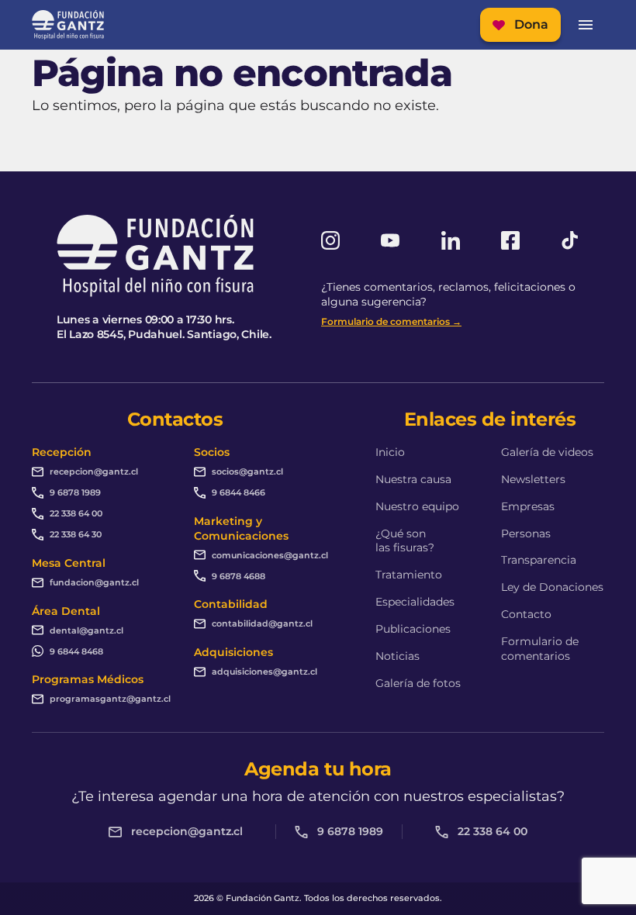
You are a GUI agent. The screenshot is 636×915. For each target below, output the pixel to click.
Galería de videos (547, 452)
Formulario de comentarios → (391, 321)
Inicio (390, 452)
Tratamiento (408, 575)
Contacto (526, 614)
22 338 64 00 (76, 513)
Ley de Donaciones (552, 587)
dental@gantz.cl (86, 630)
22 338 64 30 (76, 534)
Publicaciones (413, 629)
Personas (526, 533)
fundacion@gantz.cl (94, 582)
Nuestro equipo (417, 506)
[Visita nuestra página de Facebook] (510, 240)
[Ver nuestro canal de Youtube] (390, 240)
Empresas (528, 506)
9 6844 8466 (238, 492)
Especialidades (415, 602)
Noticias (397, 656)
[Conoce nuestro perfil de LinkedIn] (450, 240)
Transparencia (538, 560)
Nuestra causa (413, 479)
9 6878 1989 (75, 492)
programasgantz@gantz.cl (110, 698)
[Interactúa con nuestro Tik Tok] (570, 240)
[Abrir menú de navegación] (585, 24)
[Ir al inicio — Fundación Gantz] (68, 25)
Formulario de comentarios (540, 648)
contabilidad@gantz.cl (262, 623)
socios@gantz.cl (247, 471)
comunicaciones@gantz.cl (270, 555)
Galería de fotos (418, 683)
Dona (531, 24)
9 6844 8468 (76, 651)
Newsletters (533, 479)
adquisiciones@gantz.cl (264, 671)
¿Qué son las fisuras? (404, 541)
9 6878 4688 (238, 576)
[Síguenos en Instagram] (330, 240)
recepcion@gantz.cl (94, 471)
